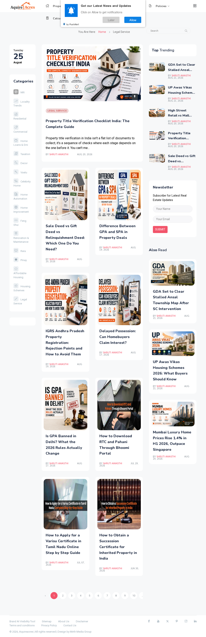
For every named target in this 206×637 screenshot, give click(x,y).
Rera (23, 251)
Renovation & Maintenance (21, 239)
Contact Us (69, 625)
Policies (161, 6)
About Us (63, 621)
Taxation (25, 154)
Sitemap (47, 621)
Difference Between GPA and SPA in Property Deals (117, 232)
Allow (132, 20)
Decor (24, 163)
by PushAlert (72, 24)
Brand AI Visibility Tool (22, 621)
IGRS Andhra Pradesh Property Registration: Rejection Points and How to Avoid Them (65, 343)
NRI (23, 92)
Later (111, 20)
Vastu (24, 172)
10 (133, 595)
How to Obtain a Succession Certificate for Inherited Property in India (118, 547)
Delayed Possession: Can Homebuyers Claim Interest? (117, 337)
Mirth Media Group (81, 631)
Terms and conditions (22, 625)
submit (160, 229)
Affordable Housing (19, 275)
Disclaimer (82, 621)
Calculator (60, 18)
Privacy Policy (49, 625)
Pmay (24, 260)
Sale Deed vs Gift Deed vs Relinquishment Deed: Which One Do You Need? (65, 238)
